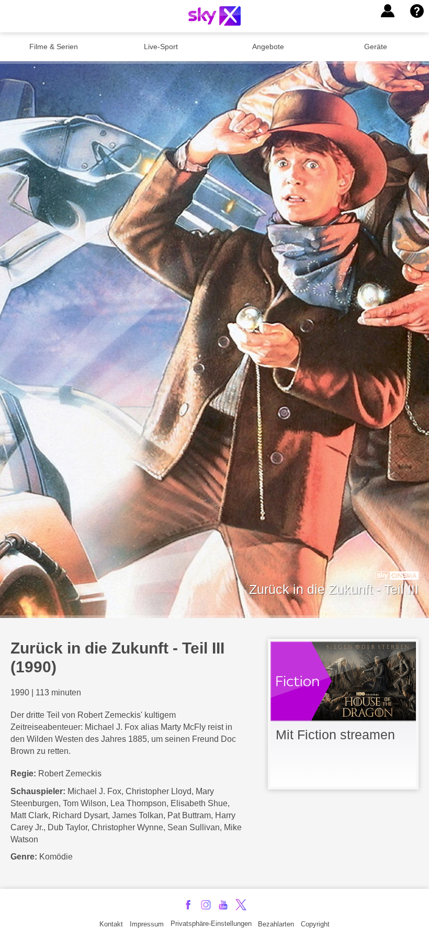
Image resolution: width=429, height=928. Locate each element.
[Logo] (214, 16)
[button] (387, 11)
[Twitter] (240, 904)
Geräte (375, 46)
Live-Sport (161, 46)
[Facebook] (188, 904)
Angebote (268, 46)
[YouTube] (223, 904)
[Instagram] (205, 904)
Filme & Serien (53, 46)
